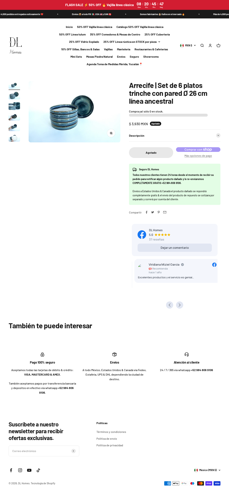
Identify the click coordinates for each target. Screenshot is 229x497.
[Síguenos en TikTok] (38, 470)
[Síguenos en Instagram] (20, 470)
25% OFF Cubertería (157, 34)
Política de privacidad (109, 445)
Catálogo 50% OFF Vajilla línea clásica (139, 26)
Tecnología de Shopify (43, 483)
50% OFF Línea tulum (72, 34)
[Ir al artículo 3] (14, 106)
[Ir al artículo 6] (14, 138)
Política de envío (106, 438)
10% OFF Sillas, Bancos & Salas (80, 49)
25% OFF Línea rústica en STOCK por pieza (130, 42)
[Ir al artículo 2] (14, 96)
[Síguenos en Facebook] (11, 470)
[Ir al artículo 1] (14, 85)
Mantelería (123, 49)
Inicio (69, 26)
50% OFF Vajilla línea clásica (94, 26)
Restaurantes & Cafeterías (151, 49)
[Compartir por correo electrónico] (165, 212)
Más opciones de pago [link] (198, 155)
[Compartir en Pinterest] (159, 212)
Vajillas (108, 49)
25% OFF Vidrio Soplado (84, 42)
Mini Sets (76, 56)
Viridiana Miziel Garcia (161, 264)
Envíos (121, 56)
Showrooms (151, 56)
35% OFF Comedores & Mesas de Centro (115, 34)
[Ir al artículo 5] (14, 127)
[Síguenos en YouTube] (29, 470)
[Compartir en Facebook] (146, 212)
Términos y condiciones (111, 431)
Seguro (134, 56)
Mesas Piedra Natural (99, 56)
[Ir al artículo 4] (14, 117)
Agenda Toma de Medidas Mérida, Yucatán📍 (115, 64)
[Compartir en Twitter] (153, 212)
